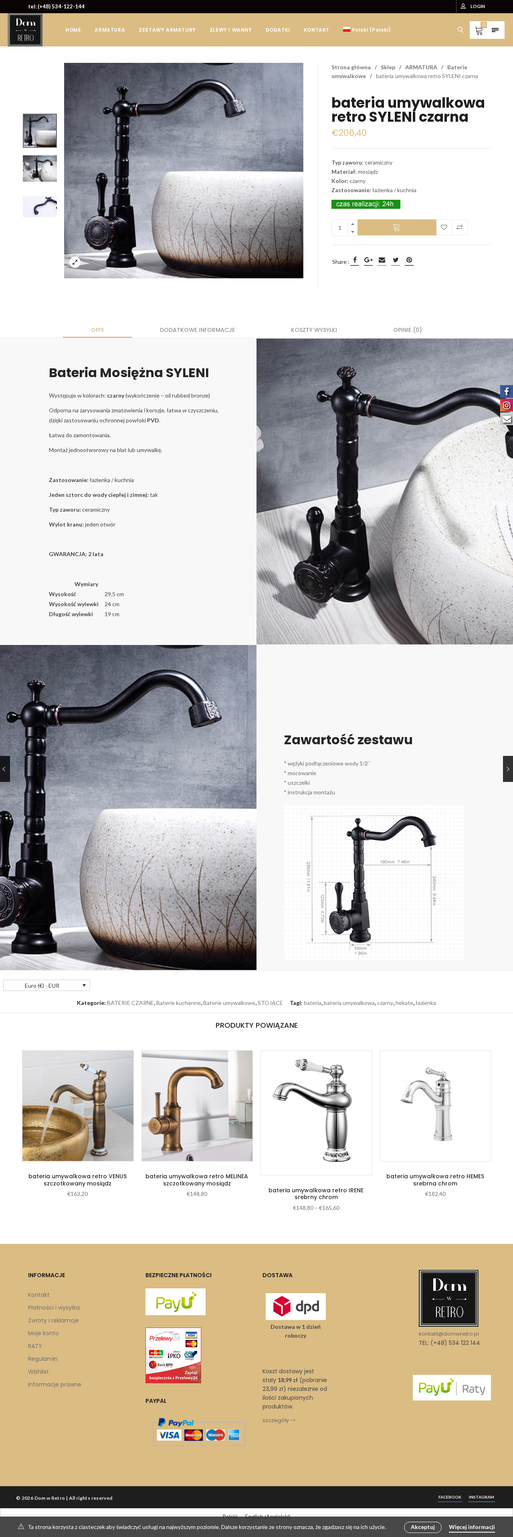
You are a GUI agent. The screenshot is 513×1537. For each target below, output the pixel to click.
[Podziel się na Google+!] (368, 260)
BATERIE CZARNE (130, 1002)
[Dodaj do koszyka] (396, 227)
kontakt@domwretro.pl (449, 1334)
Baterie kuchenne (178, 1002)
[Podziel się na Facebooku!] (354, 260)
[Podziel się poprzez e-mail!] (382, 260)
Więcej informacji (472, 1526)
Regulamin (43, 1359)
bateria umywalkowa (349, 1002)
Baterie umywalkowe (229, 1002)
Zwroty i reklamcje (53, 1320)
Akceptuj (423, 1526)
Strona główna (351, 67)
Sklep (388, 67)
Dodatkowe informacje (197, 330)
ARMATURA (421, 67)
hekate (404, 1002)
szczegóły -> (279, 1420)
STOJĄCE (270, 1002)
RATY (35, 1346)
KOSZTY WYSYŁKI (314, 330)
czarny (385, 1002)
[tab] (97, 330)
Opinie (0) (407, 330)
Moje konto (43, 1333)
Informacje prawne (54, 1384)
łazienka (426, 1002)
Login (478, 6)
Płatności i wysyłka (54, 1308)
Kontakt (39, 1295)
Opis (97, 330)
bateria (312, 1002)
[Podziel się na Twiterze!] (395, 260)
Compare (460, 227)
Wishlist (38, 1372)
